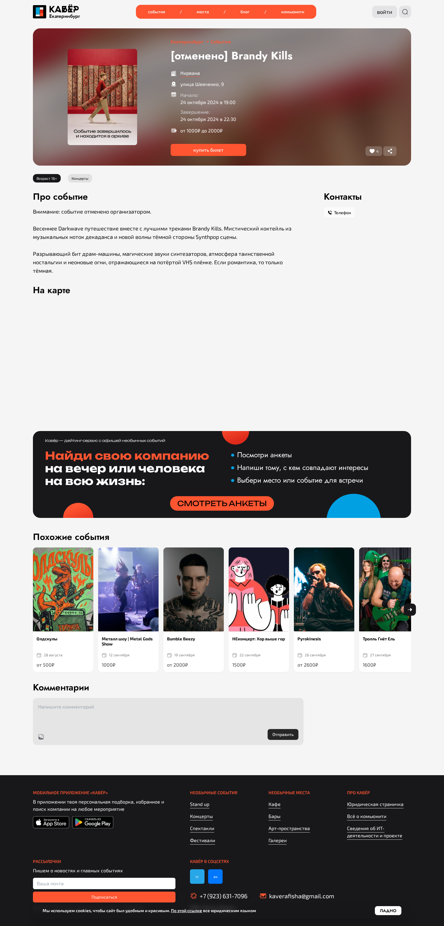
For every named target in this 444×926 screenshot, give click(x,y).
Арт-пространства (289, 828)
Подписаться (104, 896)
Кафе (275, 804)
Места (203, 11)
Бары (275, 816)
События (156, 11)
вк (215, 876)
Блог (245, 11)
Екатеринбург (64, 16)
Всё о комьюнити (366, 816)
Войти (384, 11)
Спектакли (202, 828)
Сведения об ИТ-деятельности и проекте (374, 831)
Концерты (201, 816)
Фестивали (202, 840)
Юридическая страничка (375, 804)
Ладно (388, 911)
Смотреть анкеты (222, 503)
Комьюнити (292, 11)
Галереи (278, 840)
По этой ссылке (186, 910)
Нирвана (190, 73)
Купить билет (208, 150)
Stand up (199, 804)
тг (197, 876)
